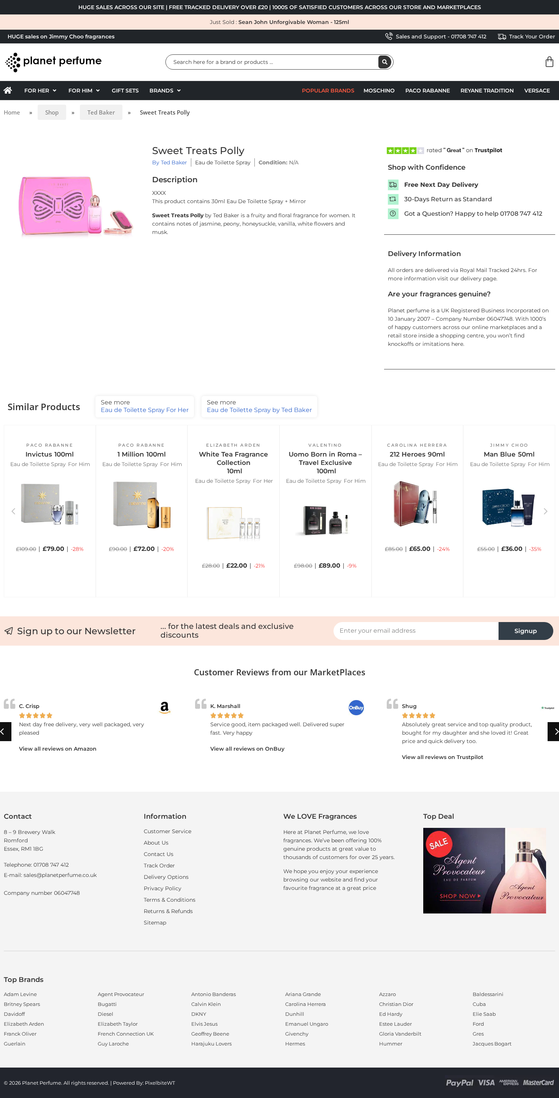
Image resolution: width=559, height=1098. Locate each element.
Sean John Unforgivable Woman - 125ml (293, 22)
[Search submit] (384, 62)
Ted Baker (101, 112)
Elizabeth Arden (233, 445)
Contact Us (158, 854)
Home (12, 112)
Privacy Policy (162, 888)
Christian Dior (396, 1004)
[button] (41, 90)
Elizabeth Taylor (118, 1024)
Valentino (325, 445)
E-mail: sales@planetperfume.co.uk (50, 875)
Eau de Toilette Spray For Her (145, 406)
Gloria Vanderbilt (400, 1034)
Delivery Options (166, 877)
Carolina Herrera (417, 445)
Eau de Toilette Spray (223, 162)
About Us (156, 842)
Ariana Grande (303, 994)
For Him (79, 464)
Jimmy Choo (509, 445)
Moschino (379, 90)
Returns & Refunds (168, 911)
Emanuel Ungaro (306, 1024)
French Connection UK (126, 1034)
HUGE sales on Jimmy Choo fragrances (61, 36)
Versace (537, 90)
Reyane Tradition (487, 90)
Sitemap (155, 922)
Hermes (295, 1044)
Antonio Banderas (213, 994)
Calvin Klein (206, 1004)
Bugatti (107, 1004)
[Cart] (549, 62)
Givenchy (296, 1034)
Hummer (390, 1044)
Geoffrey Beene (210, 1034)
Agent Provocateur (121, 994)
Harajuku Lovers (211, 1044)
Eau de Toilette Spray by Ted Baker (259, 406)
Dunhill (294, 1014)
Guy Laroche (113, 1044)
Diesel (105, 1014)
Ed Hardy (390, 1014)
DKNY (198, 1014)
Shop (52, 112)
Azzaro (387, 994)
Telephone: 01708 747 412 (36, 864)
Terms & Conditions (169, 899)
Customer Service (167, 831)
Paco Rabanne (427, 90)
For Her (263, 480)
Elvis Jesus (204, 1024)
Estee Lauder (395, 1024)
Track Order (159, 865)
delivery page (478, 278)
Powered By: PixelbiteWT (144, 1083)
